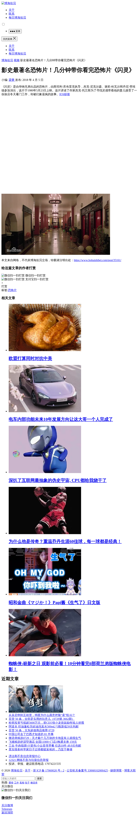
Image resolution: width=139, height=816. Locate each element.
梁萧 (12, 79)
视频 (17, 60)
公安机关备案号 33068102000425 (87, 770)
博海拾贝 (7, 60)
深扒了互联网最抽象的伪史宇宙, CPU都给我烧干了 (58, 480)
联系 (11, 13)
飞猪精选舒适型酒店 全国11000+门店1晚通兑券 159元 (43, 741)
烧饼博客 (116, 770)
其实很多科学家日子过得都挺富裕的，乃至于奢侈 (40, 749)
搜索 (39, 778)
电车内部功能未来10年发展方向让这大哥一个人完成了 (61, 419)
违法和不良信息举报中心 (25, 756)
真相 (22, 782)
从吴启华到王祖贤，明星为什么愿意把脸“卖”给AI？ (42, 715)
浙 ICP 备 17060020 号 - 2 (48, 770)
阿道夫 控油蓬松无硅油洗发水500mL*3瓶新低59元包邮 (44, 726)
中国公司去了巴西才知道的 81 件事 (31, 734)
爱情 (11, 782)
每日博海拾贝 (17, 17)
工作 (16, 782)
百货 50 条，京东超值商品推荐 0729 (31, 730)
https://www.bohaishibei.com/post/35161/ (97, 260)
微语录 (33, 782)
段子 (27, 782)
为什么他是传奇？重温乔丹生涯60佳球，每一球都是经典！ (65, 541)
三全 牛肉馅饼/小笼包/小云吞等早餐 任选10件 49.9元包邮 (45, 745)
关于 (11, 9)
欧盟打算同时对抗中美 (30, 358)
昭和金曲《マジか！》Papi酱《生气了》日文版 (54, 602)
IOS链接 (64, 94)
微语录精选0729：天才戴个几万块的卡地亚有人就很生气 (45, 737)
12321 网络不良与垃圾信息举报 (29, 759)
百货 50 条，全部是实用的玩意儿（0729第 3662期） (42, 718)
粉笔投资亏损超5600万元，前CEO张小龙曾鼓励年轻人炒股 (46, 722)
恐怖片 (12, 290)
